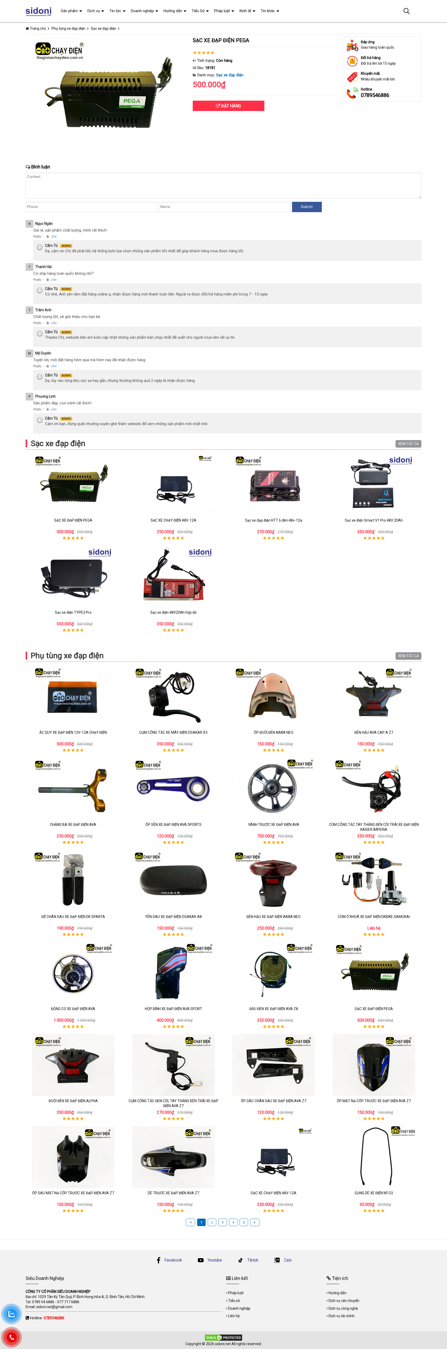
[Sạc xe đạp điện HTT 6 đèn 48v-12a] (273, 484)
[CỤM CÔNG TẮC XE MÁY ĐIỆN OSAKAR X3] (173, 697)
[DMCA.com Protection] (223, 1337)
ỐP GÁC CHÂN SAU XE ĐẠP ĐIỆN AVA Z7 (273, 1101)
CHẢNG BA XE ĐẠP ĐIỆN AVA (73, 824)
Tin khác (268, 11)
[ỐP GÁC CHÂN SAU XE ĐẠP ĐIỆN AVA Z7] (273, 1065)
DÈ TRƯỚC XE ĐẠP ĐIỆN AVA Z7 (173, 1193)
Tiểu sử (234, 1301)
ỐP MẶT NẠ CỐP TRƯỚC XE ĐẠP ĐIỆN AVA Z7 (374, 1101)
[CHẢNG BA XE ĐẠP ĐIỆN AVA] (73, 789)
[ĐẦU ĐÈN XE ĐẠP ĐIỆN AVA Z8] (273, 973)
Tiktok (252, 1260)
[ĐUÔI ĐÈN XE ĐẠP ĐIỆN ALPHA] (73, 1065)
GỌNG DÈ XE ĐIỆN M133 (374, 1193)
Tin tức (115, 11)
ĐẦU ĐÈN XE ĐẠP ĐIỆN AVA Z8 (273, 1009)
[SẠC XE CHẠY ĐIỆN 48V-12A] (173, 484)
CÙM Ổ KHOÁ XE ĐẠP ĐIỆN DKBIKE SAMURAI (374, 917)
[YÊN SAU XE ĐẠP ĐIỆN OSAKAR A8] (173, 881)
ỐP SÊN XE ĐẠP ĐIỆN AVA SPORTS (173, 824)
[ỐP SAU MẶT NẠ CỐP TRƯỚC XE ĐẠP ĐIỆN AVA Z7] (73, 1157)
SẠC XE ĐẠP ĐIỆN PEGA (73, 520)
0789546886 (375, 95)
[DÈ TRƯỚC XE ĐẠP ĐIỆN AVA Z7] (173, 1157)
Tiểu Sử (198, 11)
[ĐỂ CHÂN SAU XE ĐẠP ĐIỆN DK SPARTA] (73, 881)
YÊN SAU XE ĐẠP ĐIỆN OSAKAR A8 (173, 917)
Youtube (214, 1260)
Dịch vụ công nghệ (343, 1308)
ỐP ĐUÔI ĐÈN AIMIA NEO (273, 732)
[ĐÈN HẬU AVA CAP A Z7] (374, 697)
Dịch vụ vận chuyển (344, 1301)
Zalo (287, 1260)
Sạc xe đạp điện (229, 75)
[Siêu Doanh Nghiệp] (39, 11)
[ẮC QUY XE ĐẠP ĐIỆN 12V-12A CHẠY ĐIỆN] (73, 697)
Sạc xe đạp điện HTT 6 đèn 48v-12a (273, 520)
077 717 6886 (68, 1302)
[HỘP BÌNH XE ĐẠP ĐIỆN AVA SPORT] (173, 973)
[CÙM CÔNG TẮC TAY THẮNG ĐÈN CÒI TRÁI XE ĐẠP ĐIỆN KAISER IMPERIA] (374, 789)
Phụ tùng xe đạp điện (67, 655)
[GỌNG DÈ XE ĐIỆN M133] (374, 1157)
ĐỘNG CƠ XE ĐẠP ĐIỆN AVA (73, 1009)
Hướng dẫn (172, 11)
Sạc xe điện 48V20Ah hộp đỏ (173, 612)
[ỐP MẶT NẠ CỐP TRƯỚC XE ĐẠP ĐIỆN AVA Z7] (374, 1065)
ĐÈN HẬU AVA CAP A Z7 (373, 732)
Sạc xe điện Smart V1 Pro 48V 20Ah (374, 520)
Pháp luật (222, 11)
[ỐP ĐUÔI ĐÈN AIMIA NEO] (273, 697)
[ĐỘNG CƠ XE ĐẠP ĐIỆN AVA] (73, 973)
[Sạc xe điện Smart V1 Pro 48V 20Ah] (374, 484)
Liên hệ (234, 1316)
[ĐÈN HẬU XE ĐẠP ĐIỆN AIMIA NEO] (273, 881)
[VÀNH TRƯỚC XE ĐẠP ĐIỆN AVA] (273, 789)
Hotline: (47, 1318)
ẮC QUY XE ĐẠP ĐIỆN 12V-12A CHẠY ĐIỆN (73, 732)
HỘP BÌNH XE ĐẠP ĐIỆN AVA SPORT (173, 1009)
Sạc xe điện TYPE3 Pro (73, 612)
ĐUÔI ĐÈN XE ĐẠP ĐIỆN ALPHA (73, 1101)
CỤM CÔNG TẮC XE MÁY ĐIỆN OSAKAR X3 (173, 732)
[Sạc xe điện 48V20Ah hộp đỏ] (173, 576)
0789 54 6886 (43, 1302)
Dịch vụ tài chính (342, 1316)
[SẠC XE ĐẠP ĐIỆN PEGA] (73, 484)
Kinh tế (245, 11)
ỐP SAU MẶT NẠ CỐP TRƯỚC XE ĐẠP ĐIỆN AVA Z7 (73, 1193)
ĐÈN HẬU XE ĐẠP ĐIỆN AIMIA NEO (274, 917)
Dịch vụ (93, 11)
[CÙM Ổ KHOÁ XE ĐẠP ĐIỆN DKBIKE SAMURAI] (374, 881)
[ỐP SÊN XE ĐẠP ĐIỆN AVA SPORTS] (173, 789)
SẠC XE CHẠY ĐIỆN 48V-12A (173, 520)
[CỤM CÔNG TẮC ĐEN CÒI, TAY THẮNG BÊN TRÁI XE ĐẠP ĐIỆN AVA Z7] (173, 1065)
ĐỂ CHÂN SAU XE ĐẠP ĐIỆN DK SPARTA (73, 917)
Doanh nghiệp (142, 11)
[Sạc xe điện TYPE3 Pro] (73, 576)
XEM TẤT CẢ (408, 444)
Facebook (173, 1260)
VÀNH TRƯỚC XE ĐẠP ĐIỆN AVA (273, 824)
